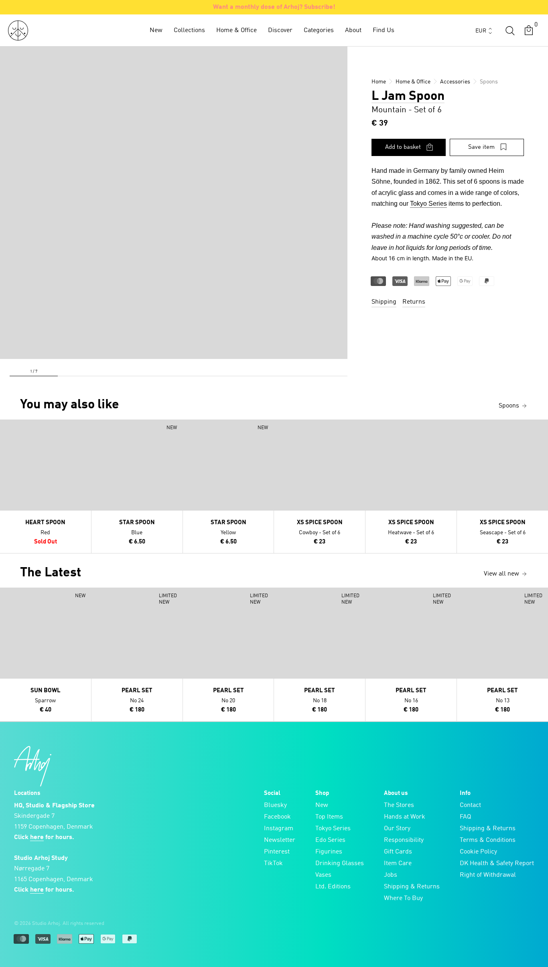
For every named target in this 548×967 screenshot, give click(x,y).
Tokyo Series (428, 203)
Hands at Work (404, 817)
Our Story (397, 828)
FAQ (465, 817)
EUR (480, 31)
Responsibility (404, 840)
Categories (319, 30)
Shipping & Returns (412, 887)
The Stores (399, 805)
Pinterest (277, 852)
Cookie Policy (478, 852)
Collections (189, 30)
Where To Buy (403, 898)
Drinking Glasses (339, 863)
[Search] (509, 30)
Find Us (383, 30)
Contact (470, 805)
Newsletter (279, 840)
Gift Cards (398, 852)
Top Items (329, 817)
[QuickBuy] (7, 427)
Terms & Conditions (488, 840)
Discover (280, 30)
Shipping (383, 302)
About (353, 30)
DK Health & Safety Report (497, 863)
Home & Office (236, 30)
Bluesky (275, 805)
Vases (323, 875)
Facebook (277, 817)
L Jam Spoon (407, 96)
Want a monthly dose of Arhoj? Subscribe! (274, 7)
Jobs (390, 875)
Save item (481, 147)
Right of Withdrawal (488, 875)
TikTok (273, 863)
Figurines (328, 852)
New (156, 30)
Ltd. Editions (333, 887)
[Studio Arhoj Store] (18, 30)
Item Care (398, 863)
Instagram (278, 828)
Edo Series (330, 840)
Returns (413, 302)
